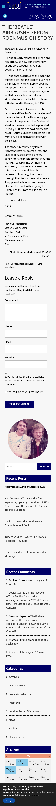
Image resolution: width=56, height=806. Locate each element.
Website (9, 357)
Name (9, 326)
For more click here (15, 200)
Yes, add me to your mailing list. (25, 392)
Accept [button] (9, 801)
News (20, 216)
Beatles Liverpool (27, 264)
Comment (11, 300)
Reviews (13, 728)
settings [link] (34, 794)
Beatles (14, 264)
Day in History (17, 685)
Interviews (14, 702)
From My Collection (20, 694)
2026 (28, 756)
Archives (14, 676)
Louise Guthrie (17, 592)
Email (9, 341)
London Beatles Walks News (25, 711)
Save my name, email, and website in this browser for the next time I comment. (24, 380)
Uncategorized (17, 737)
